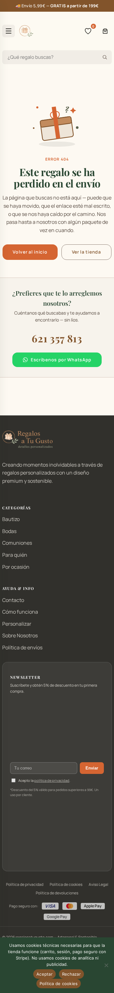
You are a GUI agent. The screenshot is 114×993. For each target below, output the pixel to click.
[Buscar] (105, 57)
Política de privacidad (24, 884)
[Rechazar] (106, 965)
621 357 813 (57, 338)
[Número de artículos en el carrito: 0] (105, 31)
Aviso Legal (98, 884)
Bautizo (11, 519)
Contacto (13, 600)
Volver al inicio (30, 252)
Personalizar (16, 623)
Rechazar (71, 974)
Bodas (9, 531)
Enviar (92, 768)
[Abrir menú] (8, 31)
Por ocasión (15, 566)
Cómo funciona (20, 611)
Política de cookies (66, 884)
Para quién (14, 554)
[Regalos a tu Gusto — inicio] (26, 31)
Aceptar (44, 974)
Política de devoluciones (57, 893)
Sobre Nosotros (20, 635)
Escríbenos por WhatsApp (61, 360)
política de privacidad (51, 780)
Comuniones (17, 542)
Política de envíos (22, 647)
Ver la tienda (86, 252)
